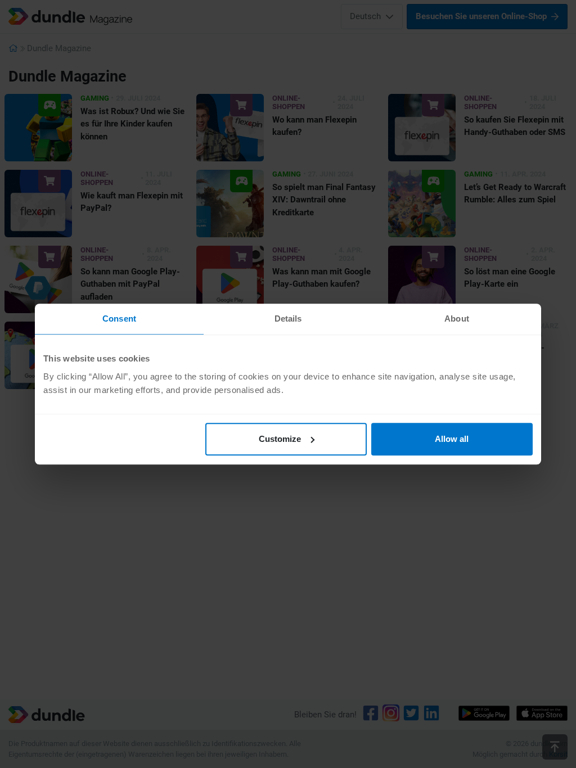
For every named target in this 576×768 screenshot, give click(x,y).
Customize (280, 439)
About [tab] (456, 318)
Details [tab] (288, 318)
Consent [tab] (119, 318)
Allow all (452, 439)
